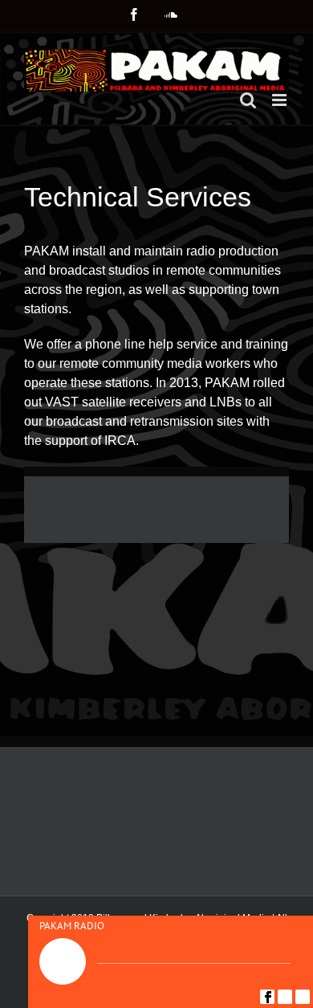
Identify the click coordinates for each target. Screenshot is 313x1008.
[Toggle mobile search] (248, 100)
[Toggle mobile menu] (280, 100)
